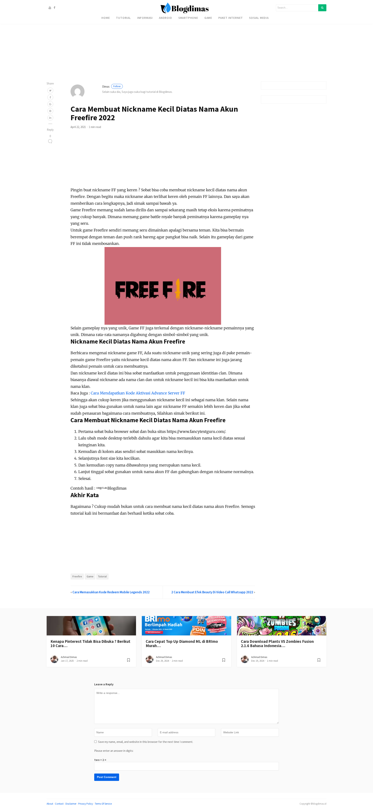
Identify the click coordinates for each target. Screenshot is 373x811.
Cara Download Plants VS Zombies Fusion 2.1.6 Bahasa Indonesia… (277, 643)
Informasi (145, 18)
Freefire (77, 576)
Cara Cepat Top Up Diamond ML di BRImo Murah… (182, 643)
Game (208, 18)
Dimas (111, 86)
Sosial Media (259, 18)
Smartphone (188, 18)
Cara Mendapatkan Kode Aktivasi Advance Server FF (138, 393)
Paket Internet (230, 18)
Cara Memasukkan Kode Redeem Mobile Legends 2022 (111, 592)
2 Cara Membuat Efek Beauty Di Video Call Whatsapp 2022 (212, 592)
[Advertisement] (116, 27)
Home (105, 18)
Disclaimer (70, 803)
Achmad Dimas (69, 657)
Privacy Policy (85, 803)
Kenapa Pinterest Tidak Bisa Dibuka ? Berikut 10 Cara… (90, 643)
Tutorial (123, 18)
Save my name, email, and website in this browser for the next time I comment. (145, 742)
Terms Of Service (103, 803)
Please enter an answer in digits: (113, 751)
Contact (59, 803)
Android (165, 18)
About (50, 803)
